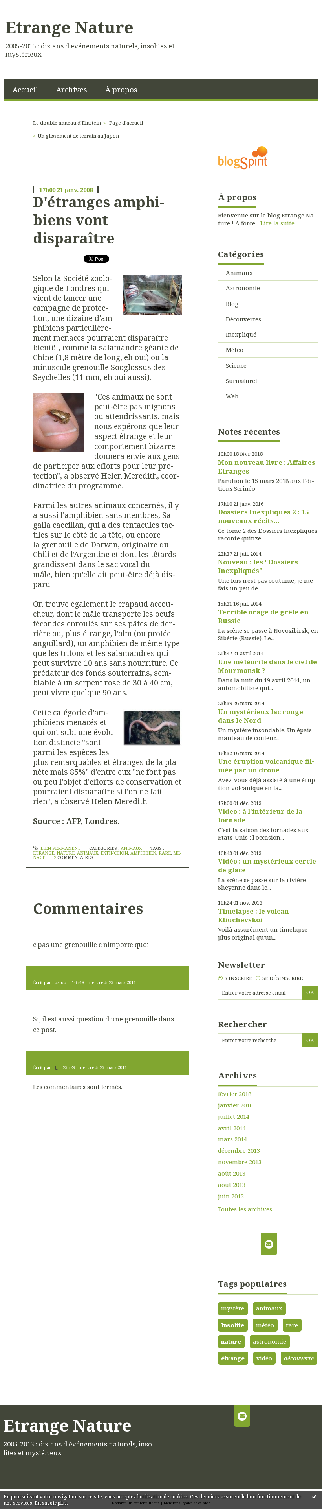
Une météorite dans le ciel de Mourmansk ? (267, 666)
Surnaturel (241, 381)
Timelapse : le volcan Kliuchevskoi (253, 915)
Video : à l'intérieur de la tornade (260, 815)
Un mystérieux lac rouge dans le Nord (260, 716)
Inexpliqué (241, 334)
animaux (87, 853)
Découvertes (243, 319)
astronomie (269, 1341)
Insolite (232, 1325)
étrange (233, 1358)
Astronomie (243, 288)
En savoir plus (51, 1503)
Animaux (131, 848)
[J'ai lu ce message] (314, 1496)
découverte (299, 1358)
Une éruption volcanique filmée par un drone (266, 765)
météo (265, 1325)
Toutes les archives (245, 1209)
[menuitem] (25, 89)
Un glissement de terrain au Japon (78, 135)
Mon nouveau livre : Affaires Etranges (266, 466)
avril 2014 (232, 1128)
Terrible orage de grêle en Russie (263, 616)
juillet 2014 (233, 1116)
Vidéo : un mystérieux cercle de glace (267, 865)
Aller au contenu (28, 6)
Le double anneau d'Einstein (67, 122)
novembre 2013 (240, 1162)
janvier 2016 (235, 1105)
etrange (43, 853)
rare (165, 853)
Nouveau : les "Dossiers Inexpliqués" (258, 566)
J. (56, 1067)
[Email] (269, 1244)
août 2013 (231, 1173)
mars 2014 (232, 1139)
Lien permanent (59, 848)
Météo (234, 350)
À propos (121, 89)
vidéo (264, 1358)
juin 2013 (231, 1196)
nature (66, 853)
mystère (232, 1308)
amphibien (143, 853)
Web (232, 396)
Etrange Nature (69, 27)
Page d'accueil (126, 122)
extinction (114, 853)
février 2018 (234, 1094)
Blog (232, 304)
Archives (71, 89)
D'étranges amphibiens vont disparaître (98, 220)
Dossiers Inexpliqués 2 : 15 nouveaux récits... (263, 516)
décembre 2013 (239, 1150)
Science (236, 365)
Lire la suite (277, 223)
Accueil (25, 89)
